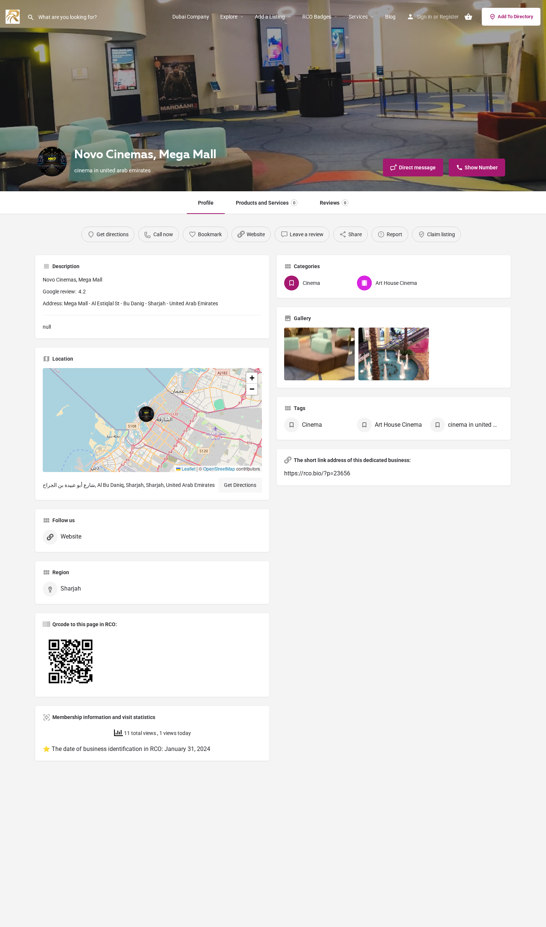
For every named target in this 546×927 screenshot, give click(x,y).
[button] (152, 420)
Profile (206, 203)
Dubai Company (190, 17)
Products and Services (265, 203)
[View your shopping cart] (468, 17)
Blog (390, 17)
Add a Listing (270, 17)
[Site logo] (14, 16)
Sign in (424, 17)
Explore (228, 17)
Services (358, 17)
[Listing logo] (52, 161)
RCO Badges (316, 17)
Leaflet (188, 468)
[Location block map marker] (146, 414)
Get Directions (240, 485)
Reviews (333, 203)
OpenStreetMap (219, 468)
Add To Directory (515, 16)
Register (449, 17)
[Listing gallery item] (319, 354)
